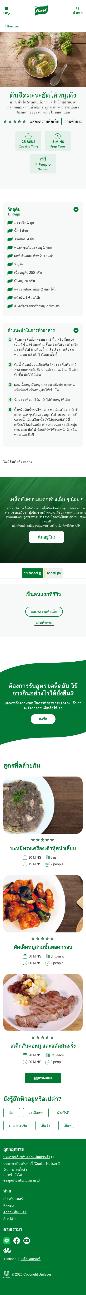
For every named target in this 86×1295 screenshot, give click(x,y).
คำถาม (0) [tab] (54, 573)
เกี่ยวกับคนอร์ (13, 1199)
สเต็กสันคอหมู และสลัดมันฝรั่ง (43, 1046)
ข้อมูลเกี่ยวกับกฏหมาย (19, 1180)
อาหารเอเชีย (18, 1125)
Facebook (16, 1240)
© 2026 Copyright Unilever (31, 1274)
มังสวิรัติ (63, 1112)
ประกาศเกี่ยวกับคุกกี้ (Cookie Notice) (30, 1163)
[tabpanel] (43, 610)
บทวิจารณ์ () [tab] (32, 573)
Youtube (26, 1240)
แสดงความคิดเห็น (44, 611)
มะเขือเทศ (35, 1112)
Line (6, 1240)
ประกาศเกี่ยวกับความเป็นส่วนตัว (26, 1157)
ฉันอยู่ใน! (46, 537)
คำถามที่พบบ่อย (15, 1212)
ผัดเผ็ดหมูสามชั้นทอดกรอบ (43, 947)
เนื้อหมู (69, 1125)
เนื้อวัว (45, 1125)
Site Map (9, 1219)
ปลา (12, 1112)
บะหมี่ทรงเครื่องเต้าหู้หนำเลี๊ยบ (43, 849)
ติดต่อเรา (9, 1205)
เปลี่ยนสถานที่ (30, 1259)
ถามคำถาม (44, 623)
